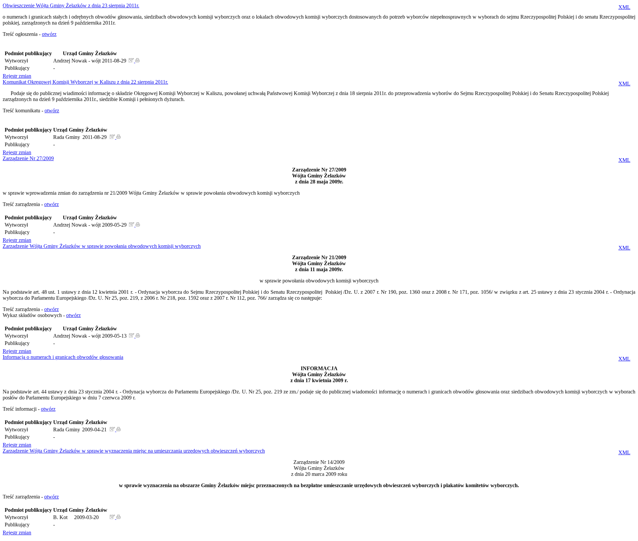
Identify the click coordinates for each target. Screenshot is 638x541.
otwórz (49, 34)
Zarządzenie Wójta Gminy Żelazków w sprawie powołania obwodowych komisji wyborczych (102, 246)
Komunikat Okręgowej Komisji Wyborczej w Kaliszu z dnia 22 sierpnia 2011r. (85, 82)
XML (624, 7)
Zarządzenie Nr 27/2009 (28, 158)
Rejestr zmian (17, 76)
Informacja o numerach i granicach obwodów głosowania (63, 357)
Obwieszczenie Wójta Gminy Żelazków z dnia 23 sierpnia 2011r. (71, 5)
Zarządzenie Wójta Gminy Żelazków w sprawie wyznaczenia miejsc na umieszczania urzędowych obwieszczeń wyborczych (134, 451)
